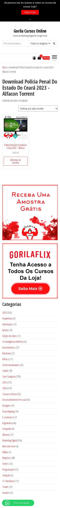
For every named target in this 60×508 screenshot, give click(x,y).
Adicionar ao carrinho (15, 161)
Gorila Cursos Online (30, 31)
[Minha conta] (34, 57)
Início (4, 67)
